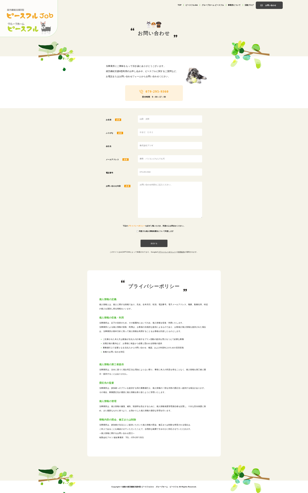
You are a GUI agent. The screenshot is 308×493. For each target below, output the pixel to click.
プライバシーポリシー (136, 226)
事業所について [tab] (234, 5)
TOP (179, 5)
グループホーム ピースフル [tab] (213, 5)
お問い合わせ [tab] (270, 5)
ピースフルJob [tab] (192, 5)
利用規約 (180, 252)
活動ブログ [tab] (249, 5)
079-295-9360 (157, 91)
